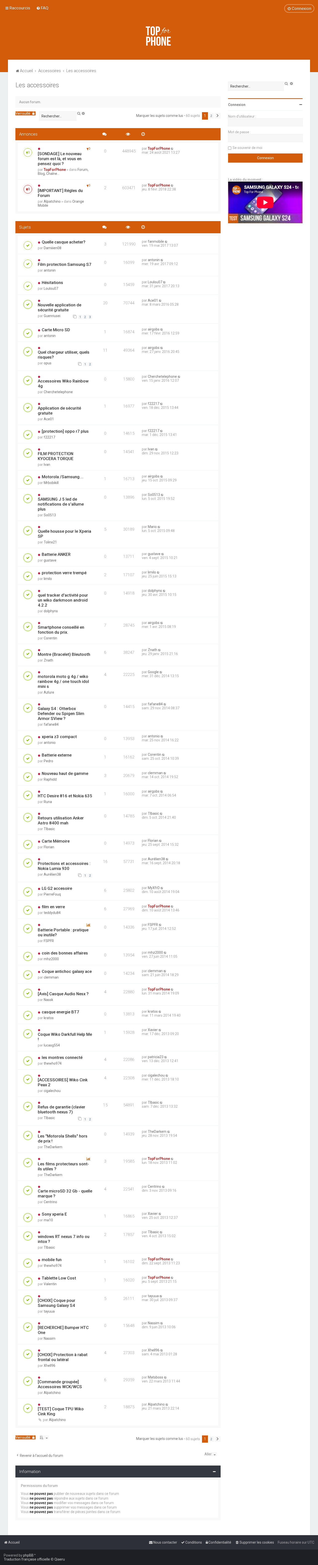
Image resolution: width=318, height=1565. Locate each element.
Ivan (47, 465)
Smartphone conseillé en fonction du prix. (61, 630)
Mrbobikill (51, 483)
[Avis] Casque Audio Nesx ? (63, 993)
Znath (48, 660)
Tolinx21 (50, 542)
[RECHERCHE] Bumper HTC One (63, 1330)
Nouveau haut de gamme (65, 773)
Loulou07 (51, 288)
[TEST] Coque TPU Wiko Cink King (61, 1411)
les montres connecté (62, 1057)
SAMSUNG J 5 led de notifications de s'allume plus (61, 504)
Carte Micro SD (56, 329)
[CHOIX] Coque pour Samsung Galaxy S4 (56, 1303)
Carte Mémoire (56, 841)
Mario (152, 527)
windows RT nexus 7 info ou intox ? (63, 1239)
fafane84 (51, 724)
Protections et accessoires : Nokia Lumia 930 (64, 866)
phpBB (28, 1555)
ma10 (48, 1220)
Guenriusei (52, 316)
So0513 (50, 515)
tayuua (49, 1311)
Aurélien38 (52, 874)
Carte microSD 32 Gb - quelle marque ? (65, 1193)
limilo (48, 579)
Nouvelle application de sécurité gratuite (59, 307)
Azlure (49, 692)
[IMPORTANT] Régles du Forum (60, 193)
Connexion (236, 105)
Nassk (48, 1000)
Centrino (50, 1202)
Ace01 (153, 300)
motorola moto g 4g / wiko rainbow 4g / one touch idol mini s (63, 681)
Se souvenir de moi (247, 148)
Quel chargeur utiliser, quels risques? (63, 355)
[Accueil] (159, 36)
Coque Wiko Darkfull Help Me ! (65, 1037)
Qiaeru (59, 1559)
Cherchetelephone (58, 392)
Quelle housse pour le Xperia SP (64, 534)
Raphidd (50, 779)
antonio (50, 743)
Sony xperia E (54, 1214)
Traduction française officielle (27, 1559)
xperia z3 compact (59, 736)
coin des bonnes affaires (65, 952)
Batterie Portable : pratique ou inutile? (63, 932)
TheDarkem (53, 1147)
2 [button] (211, 116)
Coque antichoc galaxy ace (67, 971)
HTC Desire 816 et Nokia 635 (65, 795)
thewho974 (53, 1063)
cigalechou (52, 1091)
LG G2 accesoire (57, 888)
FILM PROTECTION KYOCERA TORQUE (56, 456)
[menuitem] (42, 8)
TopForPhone (55, 170)
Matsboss (155, 1377)
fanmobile (156, 241)
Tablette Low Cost (59, 1278)
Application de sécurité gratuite (59, 411)
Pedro (48, 761)
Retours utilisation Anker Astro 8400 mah (61, 820)
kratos (49, 1018)
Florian (49, 847)
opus (47, 363)
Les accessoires (37, 85)
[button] (218, 116)
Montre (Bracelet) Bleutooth (64, 654)
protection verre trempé (64, 572)
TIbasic (49, 829)
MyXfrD (154, 888)
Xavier (153, 1030)
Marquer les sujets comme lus (159, 116)
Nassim (49, 1338)
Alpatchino (52, 201)
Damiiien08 (52, 248)
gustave (50, 560)
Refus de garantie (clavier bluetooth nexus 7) (61, 1109)
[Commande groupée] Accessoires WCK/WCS (60, 1384)
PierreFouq (52, 894)
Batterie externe (57, 755)
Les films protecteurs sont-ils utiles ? (63, 1166)
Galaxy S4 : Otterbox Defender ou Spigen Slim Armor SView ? (61, 713)
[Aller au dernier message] (172, 148)
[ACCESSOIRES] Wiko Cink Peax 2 (63, 1082)
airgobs (153, 329)
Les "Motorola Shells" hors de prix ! (62, 1138)
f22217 (153, 404)
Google (153, 672)
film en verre (53, 906)
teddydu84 (52, 913)
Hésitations (52, 282)
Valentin (50, 1284)
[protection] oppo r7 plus (65, 431)
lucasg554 (52, 1045)
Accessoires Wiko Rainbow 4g (63, 383)
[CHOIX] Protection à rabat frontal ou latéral (62, 1357)
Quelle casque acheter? (63, 241)
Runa (48, 802)
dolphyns (51, 611)
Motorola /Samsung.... (62, 476)
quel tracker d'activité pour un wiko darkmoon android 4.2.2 (63, 600)
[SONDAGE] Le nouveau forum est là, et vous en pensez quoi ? (59, 158)
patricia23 (155, 1057)
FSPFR (49, 941)
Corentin (50, 638)
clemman (155, 773)
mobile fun (52, 1259)
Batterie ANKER (56, 554)
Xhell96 (49, 1366)
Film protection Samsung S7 (64, 264)
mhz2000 (51, 959)
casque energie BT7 (60, 1011)
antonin (50, 270)
